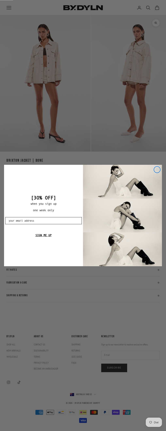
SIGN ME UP (43, 235)
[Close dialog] (157, 169)
